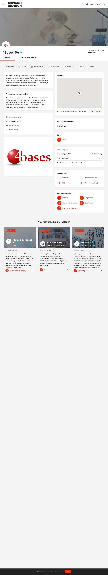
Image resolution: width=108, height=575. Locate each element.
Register (98, 4)
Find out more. (57, 572)
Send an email (14, 125)
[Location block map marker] (79, 93)
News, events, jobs (28, 58)
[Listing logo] (6, 45)
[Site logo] (15, 4)
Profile (7, 58)
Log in (91, 4)
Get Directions (95, 111)
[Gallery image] (28, 157)
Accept (67, 572)
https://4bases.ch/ (15, 117)
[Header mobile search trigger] (104, 4)
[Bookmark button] (32, 270)
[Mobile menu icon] (3, 4)
